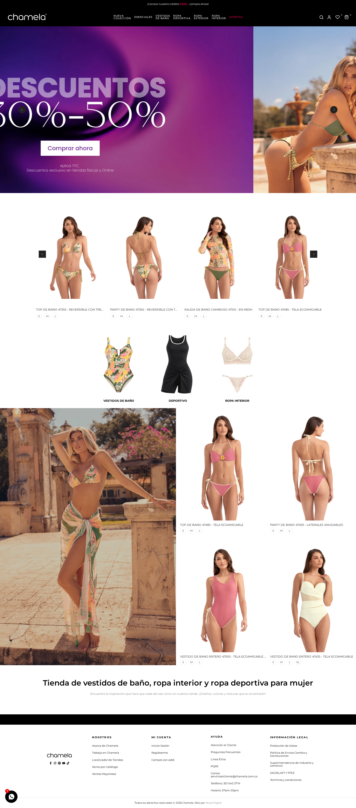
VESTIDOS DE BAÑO (163, 17)
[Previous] (22, 109)
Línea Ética (218, 759)
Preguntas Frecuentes (225, 752)
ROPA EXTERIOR (201, 17)
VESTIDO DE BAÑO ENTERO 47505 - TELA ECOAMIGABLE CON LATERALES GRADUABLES (245, 656)
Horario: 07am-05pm (225, 790)
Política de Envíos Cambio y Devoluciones (288, 754)
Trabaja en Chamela (105, 752)
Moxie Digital (213, 802)
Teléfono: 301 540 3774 (225, 783)
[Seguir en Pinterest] (59, 763)
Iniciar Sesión (160, 745)
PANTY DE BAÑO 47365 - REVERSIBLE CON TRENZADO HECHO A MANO (159, 309)
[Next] (333, 109)
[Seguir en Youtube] (63, 763)
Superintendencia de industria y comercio (292, 764)
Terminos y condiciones (285, 779)
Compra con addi (162, 759)
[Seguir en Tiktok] (68, 763)
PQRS (214, 766)
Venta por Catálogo (105, 766)
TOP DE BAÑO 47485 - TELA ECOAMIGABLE (287, 309)
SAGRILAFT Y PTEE (282, 772)
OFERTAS (236, 17)
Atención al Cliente (223, 745)
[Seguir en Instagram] (55, 763)
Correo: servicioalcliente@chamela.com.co (234, 775)
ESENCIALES (143, 17)
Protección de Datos (283, 745)
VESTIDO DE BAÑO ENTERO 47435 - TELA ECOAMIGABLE (311, 656)
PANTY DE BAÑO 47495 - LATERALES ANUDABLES (306, 525)
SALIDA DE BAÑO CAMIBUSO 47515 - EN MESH (215, 309)
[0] (337, 17)
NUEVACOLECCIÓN (122, 17)
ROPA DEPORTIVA (182, 17)
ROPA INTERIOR (219, 17)
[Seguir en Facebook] (50, 763)
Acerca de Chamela (105, 745)
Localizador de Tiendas (107, 759)
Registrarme (159, 752)
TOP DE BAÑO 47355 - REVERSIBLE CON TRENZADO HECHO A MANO (84, 309)
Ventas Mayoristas (104, 773)
